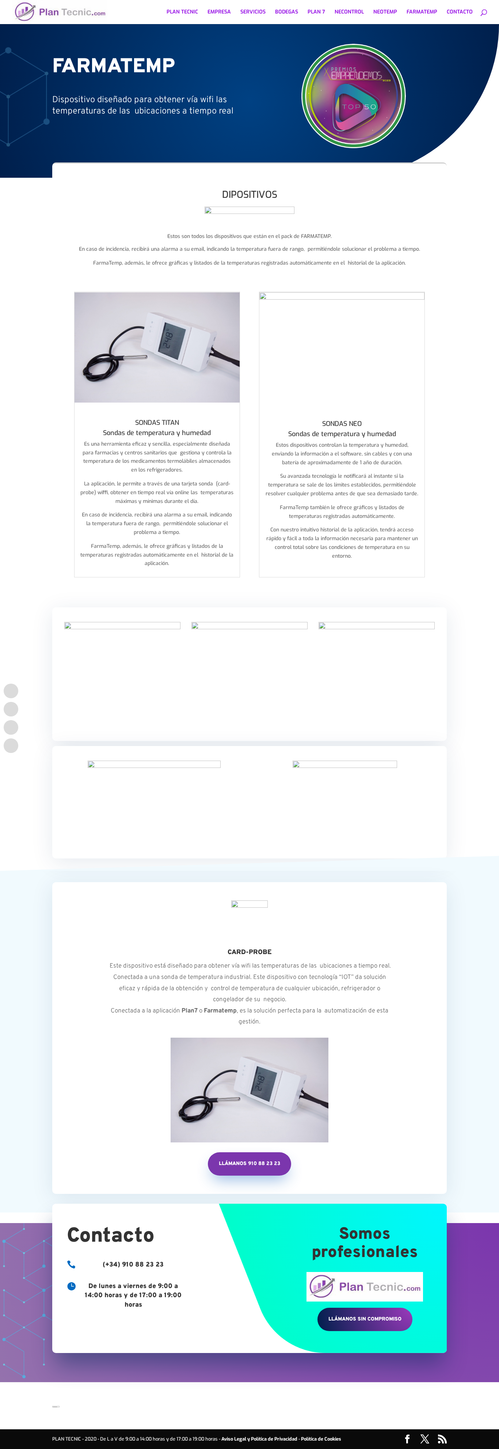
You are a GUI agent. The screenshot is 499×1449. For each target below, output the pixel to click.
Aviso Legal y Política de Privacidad (259, 1439)
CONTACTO (460, 12)
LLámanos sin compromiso (364, 1319)
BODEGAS (286, 12)
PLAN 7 (316, 12)
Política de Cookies (321, 1439)
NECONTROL (349, 12)
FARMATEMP (422, 12)
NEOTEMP (385, 12)
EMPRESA (219, 12)
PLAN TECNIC (182, 12)
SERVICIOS (253, 12)
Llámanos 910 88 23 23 (249, 1164)
